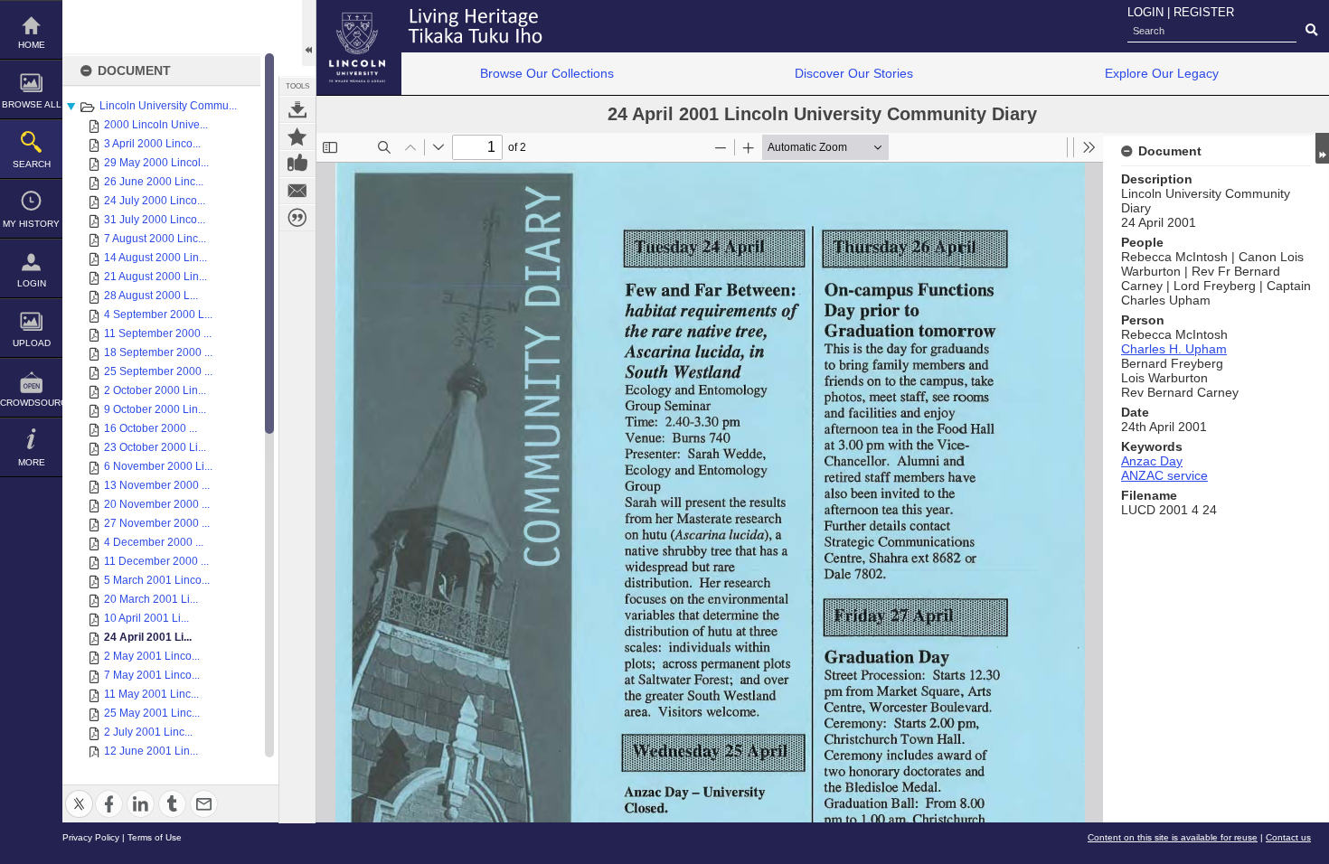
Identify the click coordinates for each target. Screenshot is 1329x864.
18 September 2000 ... (158, 352)
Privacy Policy (90, 837)
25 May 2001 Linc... (152, 713)
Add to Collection (297, 136)
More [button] (31, 462)
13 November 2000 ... (157, 485)
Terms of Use (154, 837)
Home (31, 45)
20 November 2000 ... (157, 504)
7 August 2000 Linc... (155, 238)
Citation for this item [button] (297, 217)
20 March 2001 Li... (151, 599)
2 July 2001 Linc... (148, 732)
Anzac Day (1152, 461)
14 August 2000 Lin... (155, 257)
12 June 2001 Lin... (151, 751)
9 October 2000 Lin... (155, 409)
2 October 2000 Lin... (155, 390)
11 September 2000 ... (158, 333)
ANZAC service (1164, 475)
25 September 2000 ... (158, 371)
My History (31, 224)
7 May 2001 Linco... (152, 675)
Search (32, 164)
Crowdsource (31, 403)
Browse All (31, 104)
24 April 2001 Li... (148, 637)
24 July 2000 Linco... (154, 200)
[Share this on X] (79, 793)
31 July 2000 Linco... (154, 219)
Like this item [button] (297, 163)
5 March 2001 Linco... (157, 580)
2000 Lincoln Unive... (156, 124)
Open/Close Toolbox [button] (309, 33)
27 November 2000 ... (157, 523)
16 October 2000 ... (150, 428)
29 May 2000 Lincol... (156, 162)
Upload (32, 343)
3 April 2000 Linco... (152, 143)
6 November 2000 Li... (158, 466)
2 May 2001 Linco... (152, 656)
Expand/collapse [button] (1322, 148)
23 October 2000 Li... (155, 447)
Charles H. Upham (1174, 349)
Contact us (1288, 837)
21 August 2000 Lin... (155, 276)
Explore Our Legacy (1162, 73)
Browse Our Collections (547, 73)
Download (297, 109)
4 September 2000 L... (158, 314)
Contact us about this (297, 190)
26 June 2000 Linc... (153, 181)
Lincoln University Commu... (168, 105)
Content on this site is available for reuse (1173, 837)
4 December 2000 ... (153, 542)
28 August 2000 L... (151, 295)
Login (31, 283)
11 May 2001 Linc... (151, 694)
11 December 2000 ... (156, 561)
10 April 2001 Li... (146, 618)
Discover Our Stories (854, 73)
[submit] (1311, 30)
